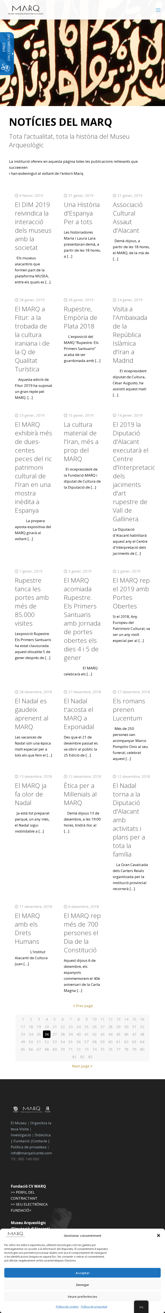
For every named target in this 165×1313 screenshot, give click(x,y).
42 (94, 1034)
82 (82, 1056)
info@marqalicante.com (31, 1152)
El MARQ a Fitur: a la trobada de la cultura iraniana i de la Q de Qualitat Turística (32, 338)
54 (63, 1041)
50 (31, 1041)
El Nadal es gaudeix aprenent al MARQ (31, 713)
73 (86, 1049)
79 (134, 1049)
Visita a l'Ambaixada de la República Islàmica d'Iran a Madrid (130, 334)
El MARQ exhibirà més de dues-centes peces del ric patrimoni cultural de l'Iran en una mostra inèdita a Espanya (33, 467)
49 (23, 1041)
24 (78, 1026)
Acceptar (83, 1273)
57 (86, 1041)
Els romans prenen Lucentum (129, 709)
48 (142, 1034)
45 (118, 1034)
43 (102, 1034)
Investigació (21, 1134)
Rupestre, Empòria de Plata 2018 (80, 317)
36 (47, 1034)
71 (71, 1049)
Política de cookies (67, 1306)
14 (126, 1019)
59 (102, 1041)
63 (134, 1041)
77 (118, 1049)
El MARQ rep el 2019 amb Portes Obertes (131, 593)
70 (63, 1049)
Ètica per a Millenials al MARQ (80, 794)
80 (142, 1049)
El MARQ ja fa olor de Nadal (30, 794)
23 (71, 1026)
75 (102, 1049)
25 (86, 1026)
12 (110, 1019)
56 (78, 1041)
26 (94, 1026)
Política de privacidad (94, 1306)
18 (31, 1026)
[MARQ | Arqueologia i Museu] (25, 9)
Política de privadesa (29, 1146)
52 (47, 1041)
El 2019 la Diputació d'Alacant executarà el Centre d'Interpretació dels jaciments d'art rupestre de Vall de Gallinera (134, 471)
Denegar (82, 1285)
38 (63, 1034)
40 (78, 1034)
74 (94, 1049)
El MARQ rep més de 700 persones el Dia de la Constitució (82, 932)
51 (39, 1041)
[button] (158, 1235)
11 (102, 1019)
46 (126, 1034)
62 (126, 1041)
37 (55, 1034)
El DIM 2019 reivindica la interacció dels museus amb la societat (33, 226)
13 (118, 1019)
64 (142, 1041)
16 (142, 1019)
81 (74, 1056)
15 (134, 1019)
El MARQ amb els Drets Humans (27, 928)
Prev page (84, 1005)
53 (55, 1041)
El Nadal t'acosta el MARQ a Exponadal (79, 713)
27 (102, 1026)
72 (78, 1049)
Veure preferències (82, 1296)
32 (142, 1026)
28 (110, 1026)
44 (110, 1034)
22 (63, 1026)
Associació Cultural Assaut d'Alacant (128, 217)
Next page (80, 1066)
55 (71, 1041)
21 (55, 1026)
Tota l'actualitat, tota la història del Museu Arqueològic (69, 140)
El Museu (19, 1122)
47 (134, 1034)
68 (47, 1049)
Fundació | (23, 1140)
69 (55, 1049)
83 (90, 1056)
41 (86, 1034)
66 (31, 1049)
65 (23, 1049)
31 (134, 1026)
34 (31, 1034)
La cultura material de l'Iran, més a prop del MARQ (81, 441)
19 (39, 1026)
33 (23, 1034)
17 (23, 1026)
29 (118, 1026)
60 (110, 1041)
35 (39, 1034)
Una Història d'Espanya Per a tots (82, 213)
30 (126, 1026)
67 (39, 1049)
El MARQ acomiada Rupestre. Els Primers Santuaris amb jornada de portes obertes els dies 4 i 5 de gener (82, 619)
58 (94, 1041)
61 (118, 1041)
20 (47, 1026)
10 (94, 1019)
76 (110, 1049)
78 (126, 1049)
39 (71, 1034)
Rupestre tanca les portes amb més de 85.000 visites (32, 602)
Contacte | (41, 1140)
